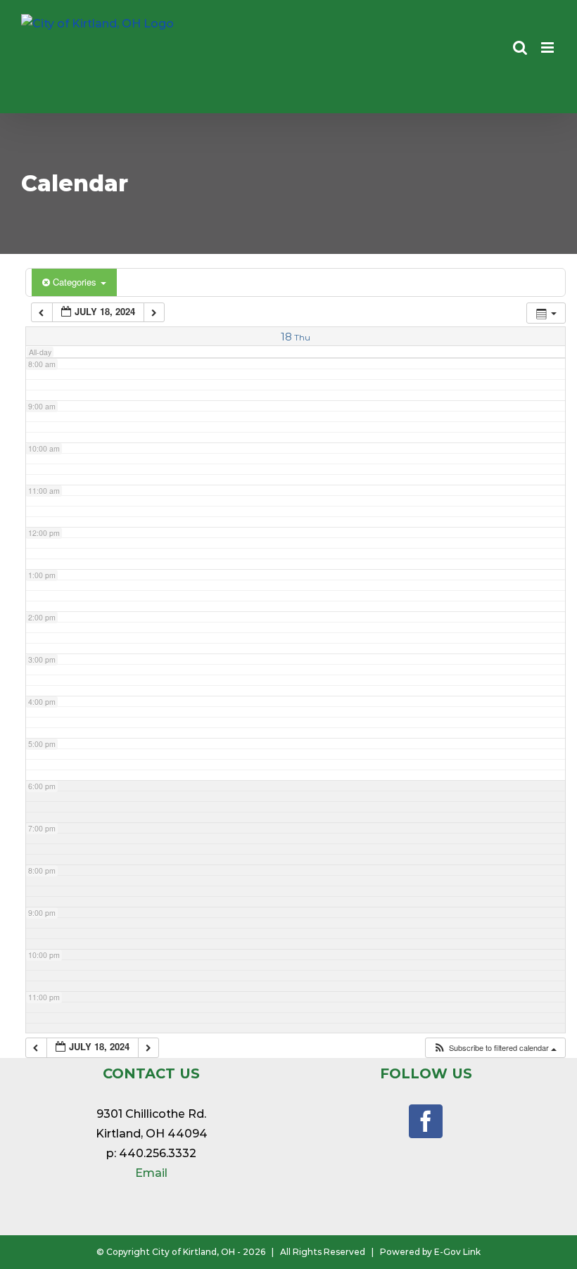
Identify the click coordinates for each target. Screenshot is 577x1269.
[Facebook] (426, 1121)
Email (151, 1173)
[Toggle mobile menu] (548, 47)
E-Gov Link (457, 1251)
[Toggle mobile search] (520, 47)
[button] (495, 1047)
